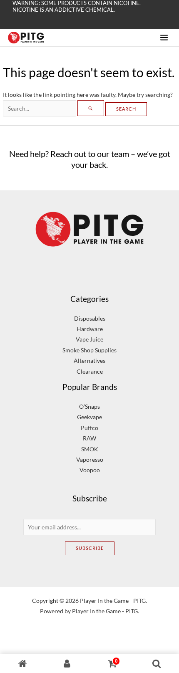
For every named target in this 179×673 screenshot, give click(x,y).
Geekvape (89, 416)
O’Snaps (89, 406)
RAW (89, 438)
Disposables (89, 318)
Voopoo (90, 469)
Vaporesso (89, 459)
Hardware (90, 328)
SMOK (89, 449)
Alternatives (89, 360)
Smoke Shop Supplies (89, 350)
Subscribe (90, 548)
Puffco (89, 427)
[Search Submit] (90, 108)
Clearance (90, 371)
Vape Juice (89, 339)
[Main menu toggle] (164, 37)
